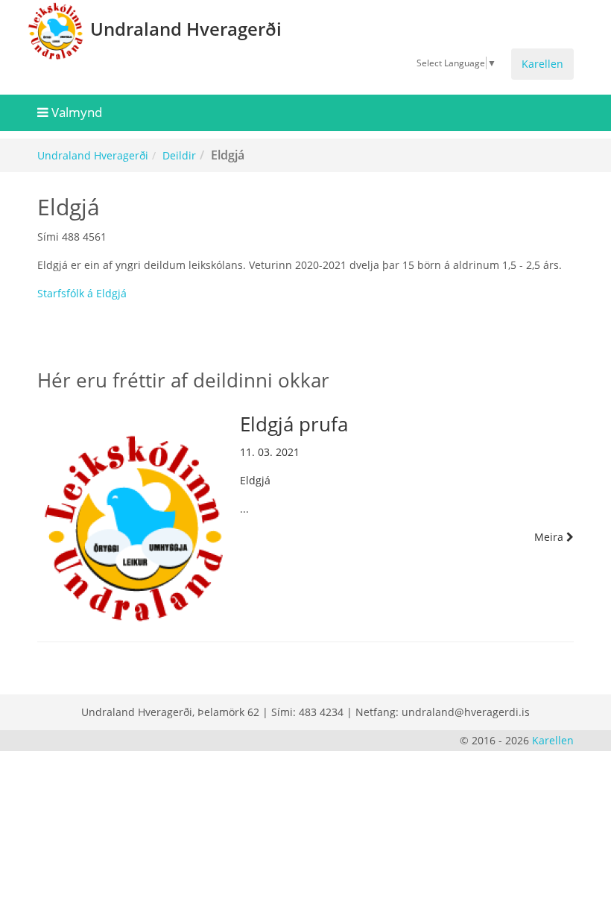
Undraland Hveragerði (92, 155)
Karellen (542, 64)
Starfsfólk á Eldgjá (82, 293)
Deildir (179, 155)
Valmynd (75, 112)
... (403, 465)
